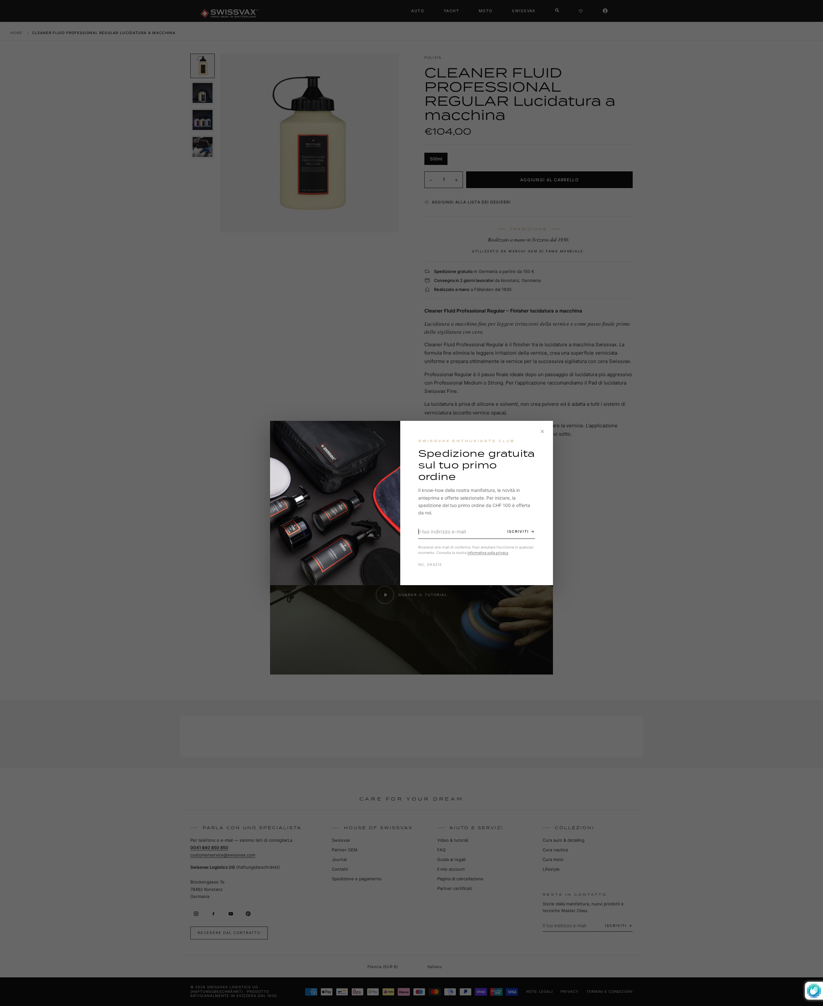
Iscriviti (518, 531)
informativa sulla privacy (487, 552)
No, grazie (430, 564)
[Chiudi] (542, 431)
